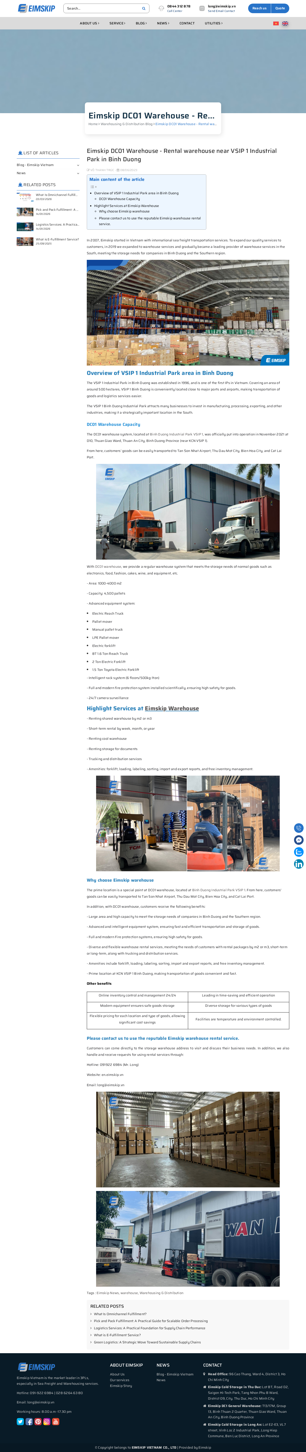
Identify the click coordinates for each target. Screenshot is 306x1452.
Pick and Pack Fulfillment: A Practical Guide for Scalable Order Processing (151, 1321)
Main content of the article (117, 179)
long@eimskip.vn (222, 6)
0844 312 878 (179, 6)
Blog (141, 23)
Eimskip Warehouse (172, 708)
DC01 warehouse (108, 566)
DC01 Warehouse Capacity (119, 198)
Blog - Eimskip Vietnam (35, 164)
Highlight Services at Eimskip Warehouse (126, 205)
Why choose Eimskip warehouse (124, 211)
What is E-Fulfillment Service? (117, 1335)
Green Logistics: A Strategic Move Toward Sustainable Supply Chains (147, 1342)
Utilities (213, 23)
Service (116, 23)
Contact (187, 23)
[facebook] (29, 1421)
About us (89, 23)
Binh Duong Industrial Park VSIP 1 (176, 434)
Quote (280, 8)
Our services (119, 1380)
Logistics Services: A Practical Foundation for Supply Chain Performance (150, 1328)
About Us (117, 1374)
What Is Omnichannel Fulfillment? (120, 1314)
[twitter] (20, 1421)
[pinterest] (38, 1421)
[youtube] (55, 1421)
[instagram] (46, 1421)
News (162, 23)
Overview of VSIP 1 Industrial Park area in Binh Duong (136, 193)
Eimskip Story (121, 1385)
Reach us (259, 8)
